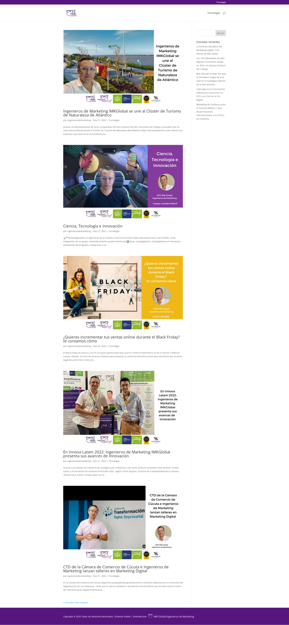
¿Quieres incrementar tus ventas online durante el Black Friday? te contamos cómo (121, 339)
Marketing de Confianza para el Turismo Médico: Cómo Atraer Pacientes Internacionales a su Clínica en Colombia (211, 111)
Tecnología (221, 2)
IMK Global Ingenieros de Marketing (174, 616)
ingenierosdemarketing (79, 120)
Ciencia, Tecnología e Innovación (93, 226)
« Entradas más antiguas (75, 602)
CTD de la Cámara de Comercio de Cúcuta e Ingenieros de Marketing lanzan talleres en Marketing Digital (116, 568)
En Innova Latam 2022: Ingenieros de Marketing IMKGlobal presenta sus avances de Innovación (116, 454)
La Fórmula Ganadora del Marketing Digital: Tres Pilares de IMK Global (209, 50)
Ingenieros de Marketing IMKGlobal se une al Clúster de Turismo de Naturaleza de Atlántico (122, 113)
